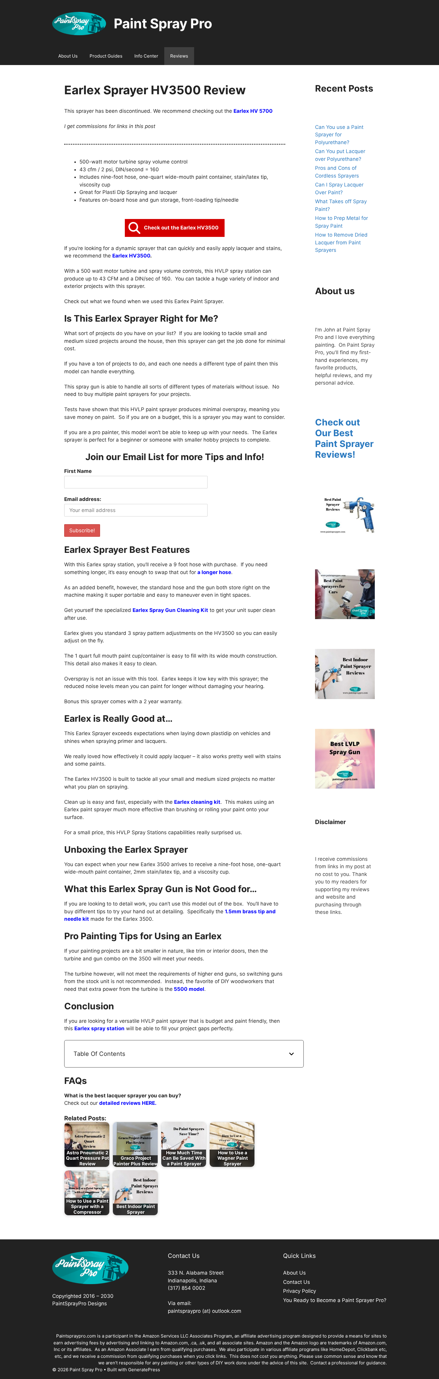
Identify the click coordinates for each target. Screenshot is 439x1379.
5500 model (188, 989)
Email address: (82, 499)
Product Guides (106, 56)
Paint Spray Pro (163, 23)
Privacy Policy (299, 1291)
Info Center (146, 56)
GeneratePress (144, 1369)
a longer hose (214, 572)
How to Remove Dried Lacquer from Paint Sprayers (341, 242)
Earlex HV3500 (131, 256)
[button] (175, 228)
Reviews (179, 56)
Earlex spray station (99, 1028)
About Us (68, 56)
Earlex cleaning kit (197, 802)
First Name (78, 471)
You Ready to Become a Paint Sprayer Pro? (334, 1300)
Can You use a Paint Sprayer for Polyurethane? (339, 134)
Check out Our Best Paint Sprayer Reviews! (344, 438)
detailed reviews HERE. (128, 1103)
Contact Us (296, 1282)
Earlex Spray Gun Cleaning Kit (170, 610)
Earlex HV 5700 (253, 111)
